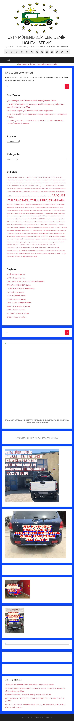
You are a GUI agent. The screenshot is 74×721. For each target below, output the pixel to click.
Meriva (29, 216)
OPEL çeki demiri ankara (16, 310)
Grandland (50, 213)
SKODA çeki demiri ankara (16, 317)
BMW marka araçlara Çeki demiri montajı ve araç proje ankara (30, 111)
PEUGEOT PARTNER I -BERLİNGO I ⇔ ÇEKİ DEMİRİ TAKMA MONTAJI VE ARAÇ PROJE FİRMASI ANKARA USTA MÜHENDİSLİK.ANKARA (35, 244)
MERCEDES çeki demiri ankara (18, 306)
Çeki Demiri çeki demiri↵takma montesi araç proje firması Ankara (31, 101)
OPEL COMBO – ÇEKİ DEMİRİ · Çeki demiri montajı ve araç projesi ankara (28, 227)
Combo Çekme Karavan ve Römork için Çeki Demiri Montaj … (25, 213)
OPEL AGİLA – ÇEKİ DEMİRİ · (38, 216)
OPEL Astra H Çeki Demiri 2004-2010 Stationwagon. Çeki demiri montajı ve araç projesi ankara (30, 221)
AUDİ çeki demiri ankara (16, 274)
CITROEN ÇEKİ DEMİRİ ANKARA (19, 285)
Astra (8, 204)
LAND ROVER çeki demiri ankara (19, 303)
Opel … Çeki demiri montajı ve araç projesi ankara (46, 242)
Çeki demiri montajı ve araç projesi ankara (44, 253)
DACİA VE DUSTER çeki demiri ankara (21, 289)
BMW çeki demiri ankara (16, 278)
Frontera (46, 213)
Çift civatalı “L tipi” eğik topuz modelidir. (23, 256)
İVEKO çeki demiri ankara (16, 299)
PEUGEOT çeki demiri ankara (18, 313)
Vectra (32, 253)
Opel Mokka (32, 242)
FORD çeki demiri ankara (16, 296)
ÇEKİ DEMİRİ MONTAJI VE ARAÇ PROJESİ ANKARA (25, 281)
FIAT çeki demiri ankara (15, 292)
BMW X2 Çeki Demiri (24, 210)
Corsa (41, 213)
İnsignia (35, 256)
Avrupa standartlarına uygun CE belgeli (19, 204)
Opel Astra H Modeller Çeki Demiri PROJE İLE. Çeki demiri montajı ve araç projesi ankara (43, 218)
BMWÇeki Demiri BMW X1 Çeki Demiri (39, 210)
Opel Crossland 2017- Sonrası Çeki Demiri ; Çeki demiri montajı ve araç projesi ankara (42, 230)
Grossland (56, 213)
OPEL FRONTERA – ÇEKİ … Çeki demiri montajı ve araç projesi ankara (27, 239)
